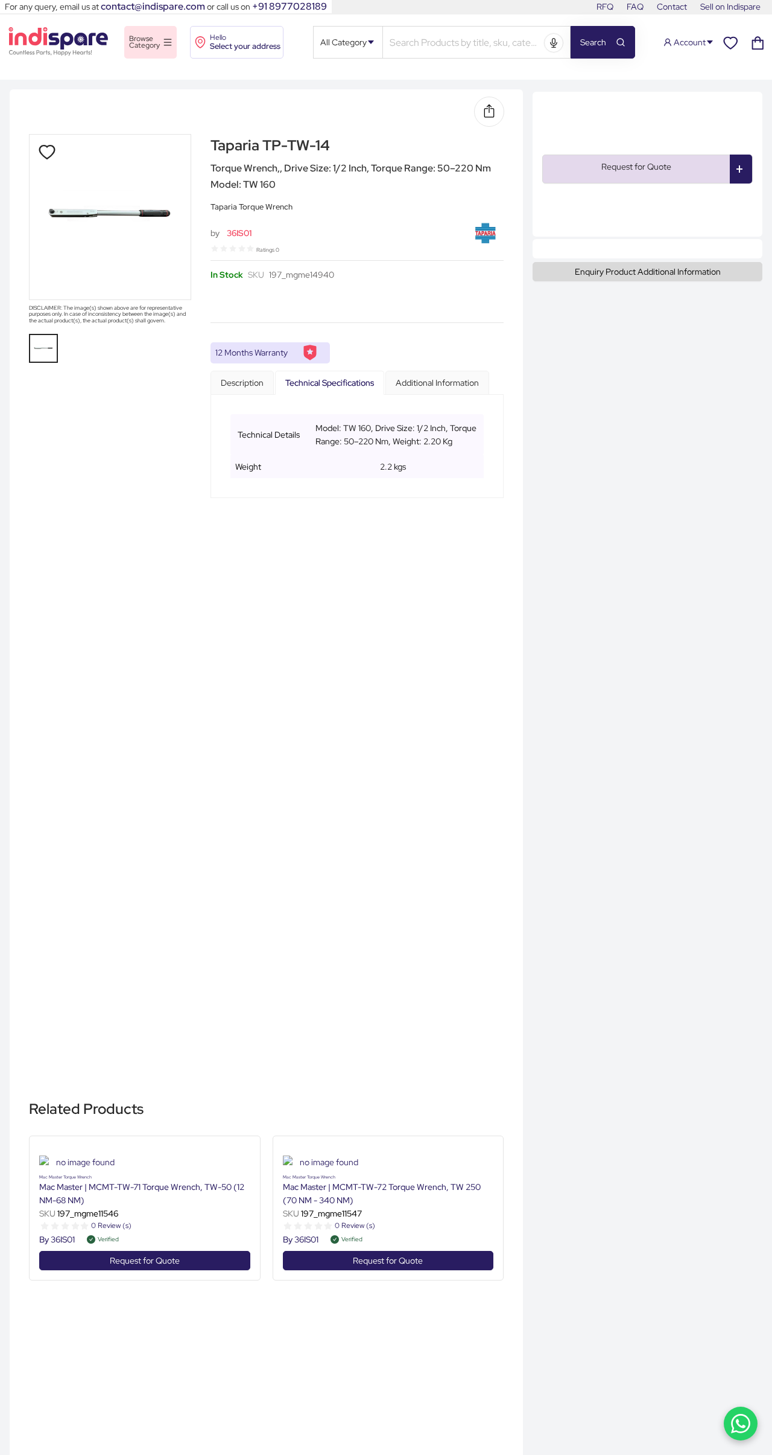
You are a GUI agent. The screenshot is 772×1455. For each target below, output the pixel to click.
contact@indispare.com (153, 6)
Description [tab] (242, 382)
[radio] (214, 248)
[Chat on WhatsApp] (741, 1424)
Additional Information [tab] (437, 382)
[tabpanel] (357, 446)
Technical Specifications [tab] (329, 382)
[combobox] (465, 43)
